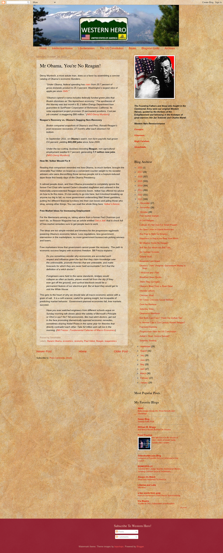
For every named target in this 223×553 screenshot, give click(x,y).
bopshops (119, 546)
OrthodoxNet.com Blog (149, 456)
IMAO (140, 408)
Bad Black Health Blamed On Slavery (154, 429)
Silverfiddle (140, 147)
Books (132, 48)
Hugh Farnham (141, 141)
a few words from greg (149, 493)
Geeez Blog (143, 419)
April (142, 369)
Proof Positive (145, 435)
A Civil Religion (147, 220)
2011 (140, 199)
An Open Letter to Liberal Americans (157, 229)
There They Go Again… (151, 282)
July (142, 355)
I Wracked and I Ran (149, 272)
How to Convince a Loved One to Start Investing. (159, 495)
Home (43, 48)
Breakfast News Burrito (150, 277)
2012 (140, 195)
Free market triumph (149, 216)
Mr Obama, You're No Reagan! (154, 243)
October (144, 212)
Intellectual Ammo (62, 48)
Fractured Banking (148, 327)
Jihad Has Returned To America (152, 479)
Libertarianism (86, 48)
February (144, 378)
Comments (123, 537)
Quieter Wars (146, 256)
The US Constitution (111, 48)
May (142, 364)
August (144, 351)
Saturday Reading (148, 340)
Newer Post (44, 351)
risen (88, 84)
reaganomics (111, 341)
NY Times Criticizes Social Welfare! (157, 300)
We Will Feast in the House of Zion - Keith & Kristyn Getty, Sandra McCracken (165, 440)
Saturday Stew (146, 309)
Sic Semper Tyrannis (149, 252)
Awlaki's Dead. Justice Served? (154, 336)
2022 (140, 167)
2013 (140, 190)
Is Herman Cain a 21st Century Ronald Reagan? (162, 322)
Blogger (140, 546)
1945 (65, 91)
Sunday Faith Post (146, 421)
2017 (140, 172)
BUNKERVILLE (145, 466)
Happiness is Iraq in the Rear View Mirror (159, 238)
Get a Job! (100, 220)
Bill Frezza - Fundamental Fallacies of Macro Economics (86, 330)
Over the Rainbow (148, 304)
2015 (140, 181)
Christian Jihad (147, 295)
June (142, 360)
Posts (121, 531)
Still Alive (142, 487)
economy (78, 341)
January (144, 382)
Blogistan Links (150, 48)
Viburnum (139, 135)
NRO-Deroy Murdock (98, 114)
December (145, 203)
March (143, 373)
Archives (170, 48)
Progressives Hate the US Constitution (158, 331)
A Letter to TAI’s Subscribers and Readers (156, 503)
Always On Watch (146, 477)
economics (68, 341)
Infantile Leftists (147, 291)
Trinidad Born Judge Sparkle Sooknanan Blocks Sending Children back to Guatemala (159, 470)
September (145, 346)
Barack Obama (54, 341)
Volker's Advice (111, 204)
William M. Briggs (147, 427)
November (145, 207)
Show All (183, 507)
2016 (140, 176)
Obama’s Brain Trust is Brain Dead (156, 286)
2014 (140, 185)
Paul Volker (89, 341)
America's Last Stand (150, 261)
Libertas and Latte (147, 485)
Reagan (99, 341)
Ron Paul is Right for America (153, 234)
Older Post (121, 351)
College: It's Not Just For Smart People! (158, 225)
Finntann (138, 129)
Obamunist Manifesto (150, 313)
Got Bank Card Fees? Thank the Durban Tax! (161, 318)
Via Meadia (143, 501)
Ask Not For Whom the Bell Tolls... (156, 247)
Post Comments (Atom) (61, 358)
